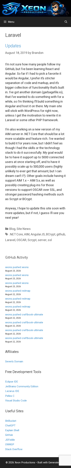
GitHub (9, 435)
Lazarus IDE (12, 391)
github (61, 234)
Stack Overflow (13, 449)
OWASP (9, 444)
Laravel (10, 240)
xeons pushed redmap (17, 291)
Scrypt (32, 240)
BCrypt (50, 234)
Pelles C (9, 396)
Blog (12, 229)
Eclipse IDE (11, 382)
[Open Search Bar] (66, 22)
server (42, 240)
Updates (13, 46)
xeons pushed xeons (17, 267)
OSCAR (21, 240)
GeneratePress (56, 462)
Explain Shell (12, 430)
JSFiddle (10, 440)
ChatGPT (10, 425)
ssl (50, 240)
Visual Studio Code (16, 400)
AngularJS (38, 234)
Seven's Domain (14, 361)
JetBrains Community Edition (21, 386)
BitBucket (10, 421)
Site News (24, 229)
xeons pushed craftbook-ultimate (24, 314)
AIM (26, 234)
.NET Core (16, 234)
